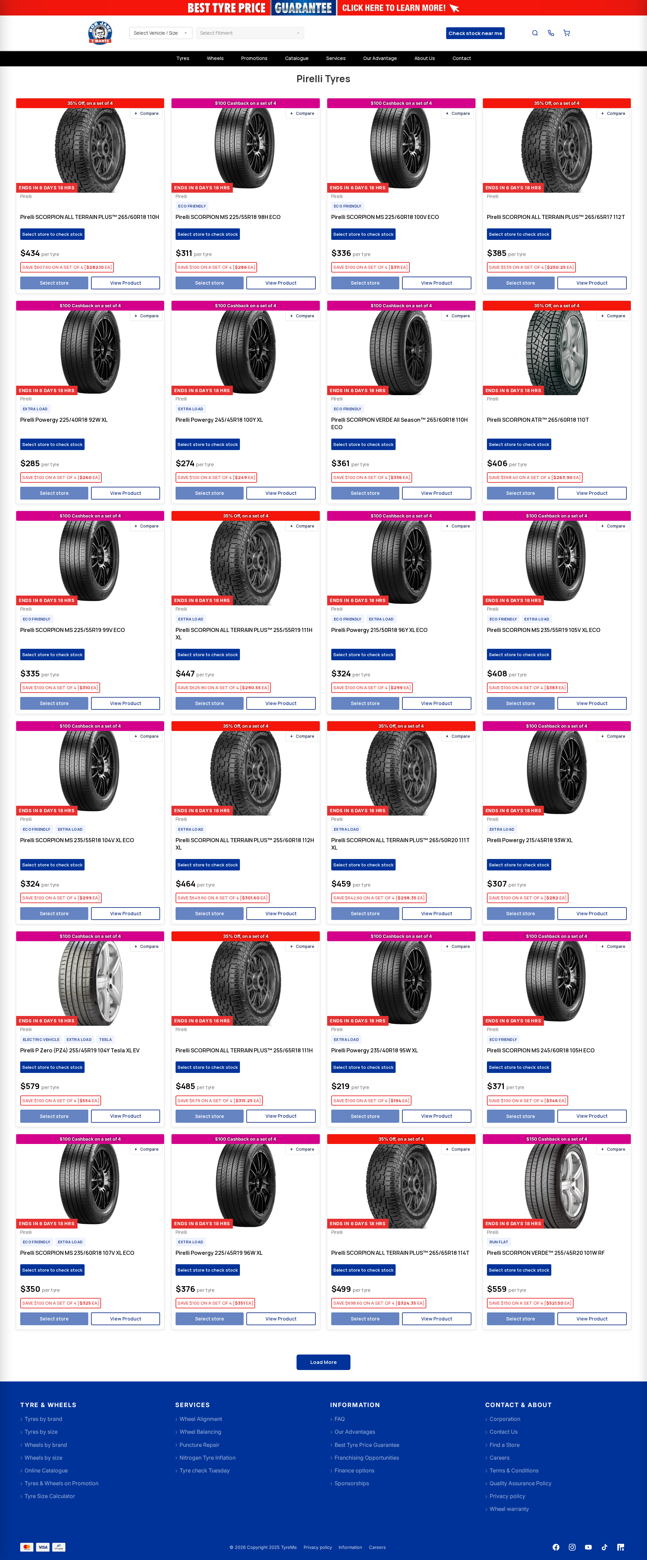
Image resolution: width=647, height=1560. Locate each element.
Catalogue (297, 58)
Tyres (182, 58)
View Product (125, 283)
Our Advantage (380, 58)
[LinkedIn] (621, 1547)
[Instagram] (572, 1547)
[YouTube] (588, 1547)
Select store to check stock (52, 234)
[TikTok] (604, 1547)
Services (336, 58)
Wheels (215, 58)
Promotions (254, 58)
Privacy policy (318, 1547)
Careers (377, 1547)
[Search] (535, 33)
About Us (424, 58)
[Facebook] (556, 1547)
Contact (462, 58)
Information (350, 1547)
